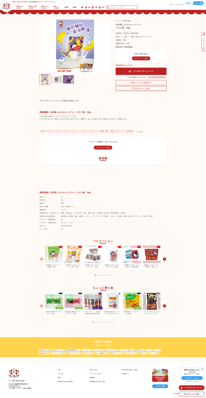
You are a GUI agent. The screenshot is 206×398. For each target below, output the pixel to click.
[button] (95, 275)
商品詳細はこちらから (124, 65)
